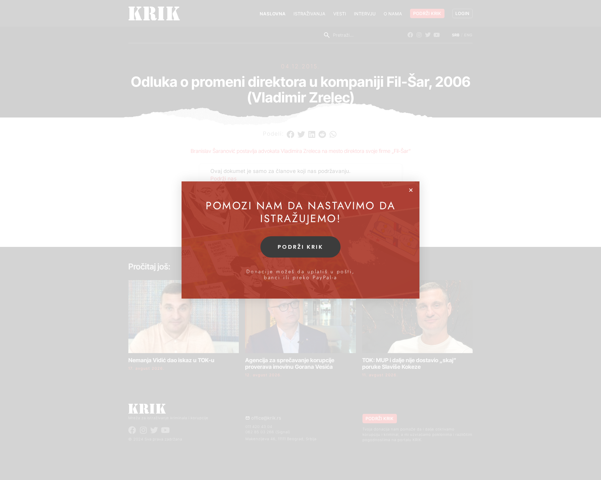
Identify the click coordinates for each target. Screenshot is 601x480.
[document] (300, 240)
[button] (410, 190)
